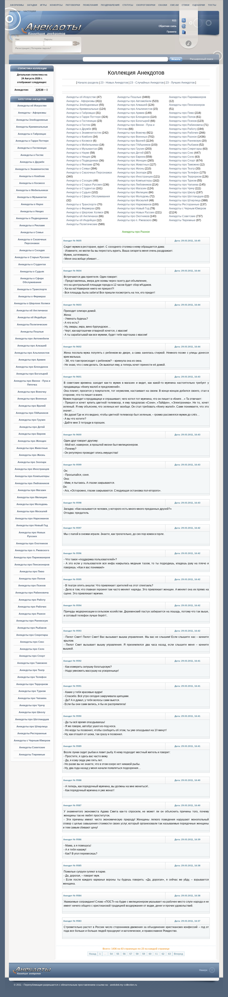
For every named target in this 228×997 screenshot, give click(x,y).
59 (143, 953)
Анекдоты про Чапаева (32, 698)
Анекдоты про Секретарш (32, 635)
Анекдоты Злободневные (32, 119)
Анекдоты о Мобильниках (32, 190)
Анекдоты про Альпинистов (31, 352)
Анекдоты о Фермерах (32, 296)
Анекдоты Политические (32, 324)
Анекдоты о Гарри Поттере (32, 140)
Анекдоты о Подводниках (32, 218)
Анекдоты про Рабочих (32, 606)
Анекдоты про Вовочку (32, 391)
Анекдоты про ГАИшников (32, 413)
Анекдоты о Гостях (31, 155)
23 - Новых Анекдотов (114, 82)
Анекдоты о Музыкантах (32, 197)
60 (150, 953)
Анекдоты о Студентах (32, 264)
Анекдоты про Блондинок (32, 366)
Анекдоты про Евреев (32, 433)
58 (137, 953)
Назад (92, 953)
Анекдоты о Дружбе (32, 162)
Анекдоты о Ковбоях (32, 176)
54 (111, 953)
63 (169, 953)
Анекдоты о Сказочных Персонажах (89, 172)
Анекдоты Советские (32, 747)
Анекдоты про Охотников (32, 543)
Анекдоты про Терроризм (32, 684)
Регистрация (22, 48)
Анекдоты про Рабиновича (32, 592)
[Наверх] (207, 970)
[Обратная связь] (172, 26)
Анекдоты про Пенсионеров (31, 564)
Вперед (178, 953)
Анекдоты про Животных (32, 448)
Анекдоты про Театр (32, 670)
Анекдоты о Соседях (32, 250)
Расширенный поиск (201, 59)
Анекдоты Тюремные (32, 754)
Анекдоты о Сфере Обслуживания (88, 196)
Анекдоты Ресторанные (32, 733)
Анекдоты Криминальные (32, 126)
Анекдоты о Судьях (32, 271)
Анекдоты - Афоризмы (32, 112)
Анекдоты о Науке (32, 204)
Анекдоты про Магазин (32, 490)
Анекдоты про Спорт (32, 655)
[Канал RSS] (172, 20)
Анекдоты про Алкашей (32, 345)
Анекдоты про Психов (32, 585)
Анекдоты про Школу (32, 712)
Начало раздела (87, 82)
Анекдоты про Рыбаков (32, 627)
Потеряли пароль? (41, 48)
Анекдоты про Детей (32, 427)
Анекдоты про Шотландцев (32, 719)
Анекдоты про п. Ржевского (32, 550)
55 (117, 953)
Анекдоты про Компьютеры (32, 476)
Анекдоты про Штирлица (31, 726)
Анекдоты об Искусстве (32, 105)
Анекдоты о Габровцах (32, 134)
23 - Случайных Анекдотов (147, 82)
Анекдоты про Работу (32, 599)
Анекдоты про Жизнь (32, 455)
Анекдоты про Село (32, 649)
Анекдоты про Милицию (32, 497)
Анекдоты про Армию (31, 359)
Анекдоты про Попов (32, 578)
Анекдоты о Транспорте (32, 289)
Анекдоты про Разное (32, 613)
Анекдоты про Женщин (32, 441)
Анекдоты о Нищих (32, 211)
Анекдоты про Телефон (32, 677)
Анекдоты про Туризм (32, 691)
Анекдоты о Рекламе (32, 225)
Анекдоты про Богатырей (32, 373)
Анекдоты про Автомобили (32, 338)
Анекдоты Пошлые (32, 331)
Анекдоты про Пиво (32, 571)
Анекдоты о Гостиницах (32, 148)
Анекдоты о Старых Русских (32, 257)
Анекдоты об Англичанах (32, 310)
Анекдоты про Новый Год (32, 525)
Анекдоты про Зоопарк (32, 462)
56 (124, 953)
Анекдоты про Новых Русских (136, 212)
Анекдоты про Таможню (32, 663)
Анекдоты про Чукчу (32, 705)
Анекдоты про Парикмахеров (32, 557)
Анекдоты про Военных (32, 398)
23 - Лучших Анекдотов (180, 82)
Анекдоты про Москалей (32, 511)
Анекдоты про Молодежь (32, 504)
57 (130, 953)
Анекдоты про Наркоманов (32, 518)
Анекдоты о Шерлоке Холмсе (32, 303)
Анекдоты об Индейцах (32, 317)
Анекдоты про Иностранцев (32, 469)
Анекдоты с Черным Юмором (32, 740)
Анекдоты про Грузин (32, 419)
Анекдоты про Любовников (32, 483)
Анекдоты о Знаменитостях (32, 169)
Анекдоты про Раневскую (32, 620)
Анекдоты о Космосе (32, 183)
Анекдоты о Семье (31, 232)
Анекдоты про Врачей (32, 405)
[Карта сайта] (172, 32)
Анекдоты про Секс (32, 641)
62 (163, 953)
